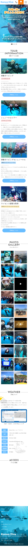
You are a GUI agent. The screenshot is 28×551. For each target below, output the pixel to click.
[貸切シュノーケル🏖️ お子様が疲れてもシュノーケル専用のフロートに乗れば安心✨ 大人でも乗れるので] (7, 377)
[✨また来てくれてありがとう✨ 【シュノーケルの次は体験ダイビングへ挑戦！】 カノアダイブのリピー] (7, 257)
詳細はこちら (14, 94)
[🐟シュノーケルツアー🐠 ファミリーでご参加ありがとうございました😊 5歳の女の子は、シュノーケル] (20, 351)
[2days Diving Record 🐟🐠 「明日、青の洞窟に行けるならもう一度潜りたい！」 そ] (20, 310)
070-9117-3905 (12, 438)
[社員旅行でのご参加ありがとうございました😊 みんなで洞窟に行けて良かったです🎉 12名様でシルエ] (20, 337)
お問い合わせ (4, 529)
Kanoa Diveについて (6, 524)
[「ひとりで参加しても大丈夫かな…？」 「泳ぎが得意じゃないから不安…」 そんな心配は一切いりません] (7, 284)
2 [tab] (14, 44)
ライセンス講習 (5, 519)
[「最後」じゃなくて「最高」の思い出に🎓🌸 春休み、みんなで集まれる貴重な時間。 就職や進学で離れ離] (7, 310)
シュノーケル (4, 514)
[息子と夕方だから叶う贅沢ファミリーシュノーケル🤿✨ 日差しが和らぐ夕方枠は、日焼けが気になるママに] (20, 257)
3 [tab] (16, 44)
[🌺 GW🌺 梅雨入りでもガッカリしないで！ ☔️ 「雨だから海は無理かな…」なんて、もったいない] (20, 284)
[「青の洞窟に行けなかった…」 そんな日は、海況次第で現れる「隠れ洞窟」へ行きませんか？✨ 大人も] (20, 297)
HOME (2, 509)
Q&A (2, 521)
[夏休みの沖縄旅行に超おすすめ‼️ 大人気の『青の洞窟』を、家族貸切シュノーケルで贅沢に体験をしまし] (20, 270)
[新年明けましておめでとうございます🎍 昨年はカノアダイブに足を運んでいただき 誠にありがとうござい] (20, 324)
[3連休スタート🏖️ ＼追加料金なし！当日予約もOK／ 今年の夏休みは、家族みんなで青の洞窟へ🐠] (7, 270)
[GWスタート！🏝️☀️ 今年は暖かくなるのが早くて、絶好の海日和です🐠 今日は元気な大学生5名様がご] (7, 297)
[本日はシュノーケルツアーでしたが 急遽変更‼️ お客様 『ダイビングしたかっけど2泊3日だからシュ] (7, 364)
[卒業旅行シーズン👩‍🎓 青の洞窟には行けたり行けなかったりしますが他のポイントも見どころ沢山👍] (7, 324)
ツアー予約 (4, 526)
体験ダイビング (5, 511)
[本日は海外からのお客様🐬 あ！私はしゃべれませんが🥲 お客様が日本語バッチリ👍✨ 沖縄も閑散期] (7, 351)
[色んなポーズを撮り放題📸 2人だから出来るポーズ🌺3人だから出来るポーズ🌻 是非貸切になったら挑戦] (7, 337)
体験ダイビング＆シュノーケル (9, 516)
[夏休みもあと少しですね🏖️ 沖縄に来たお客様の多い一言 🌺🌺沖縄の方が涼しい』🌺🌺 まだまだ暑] (20, 377)
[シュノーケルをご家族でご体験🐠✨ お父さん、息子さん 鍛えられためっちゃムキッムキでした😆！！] (20, 364)
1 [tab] (12, 44)
